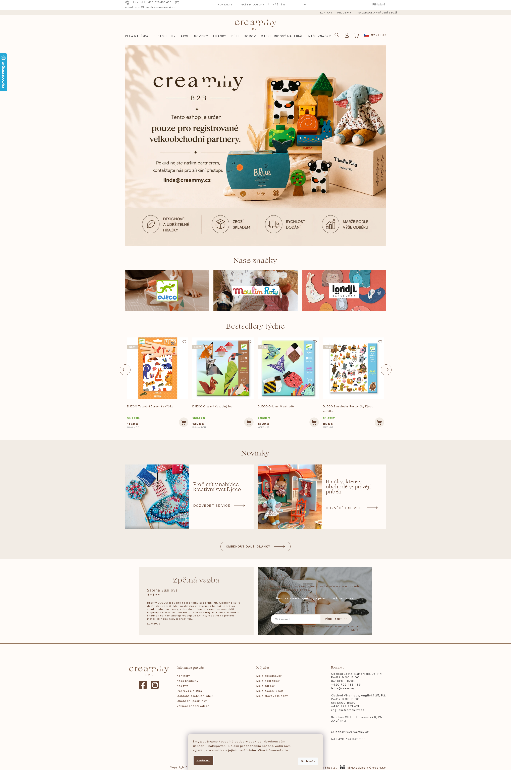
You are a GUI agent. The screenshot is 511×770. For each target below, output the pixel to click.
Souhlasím (308, 761)
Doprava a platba (189, 690)
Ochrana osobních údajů (195, 695)
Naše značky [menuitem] (319, 36)
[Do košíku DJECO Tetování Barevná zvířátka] (183, 422)
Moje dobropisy (268, 680)
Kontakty (225, 4)
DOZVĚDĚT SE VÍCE (212, 505)
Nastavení (203, 760)
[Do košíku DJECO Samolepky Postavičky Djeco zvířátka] (379, 422)
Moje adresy (265, 685)
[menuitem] (326, 12)
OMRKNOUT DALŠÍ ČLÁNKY (248, 546)
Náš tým (279, 4)
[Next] (386, 369)
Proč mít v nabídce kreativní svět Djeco (217, 487)
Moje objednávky (269, 675)
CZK (374, 35)
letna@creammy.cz (345, 688)
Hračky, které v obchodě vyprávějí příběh (348, 486)
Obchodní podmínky (192, 700)
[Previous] (125, 369)
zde (285, 750)
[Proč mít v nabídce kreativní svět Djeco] (157, 496)
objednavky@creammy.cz (350, 731)
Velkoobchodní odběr (193, 705)
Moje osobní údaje (270, 690)
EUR (383, 35)
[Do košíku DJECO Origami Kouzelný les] (249, 422)
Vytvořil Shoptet (324, 767)
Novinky (255, 453)
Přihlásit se (336, 619)
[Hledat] (337, 35)
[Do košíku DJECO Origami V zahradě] (314, 422)
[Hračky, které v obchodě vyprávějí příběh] (290, 496)
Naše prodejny (252, 4)
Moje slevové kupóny (272, 695)
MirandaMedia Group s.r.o (367, 767)
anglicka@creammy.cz (348, 710)
